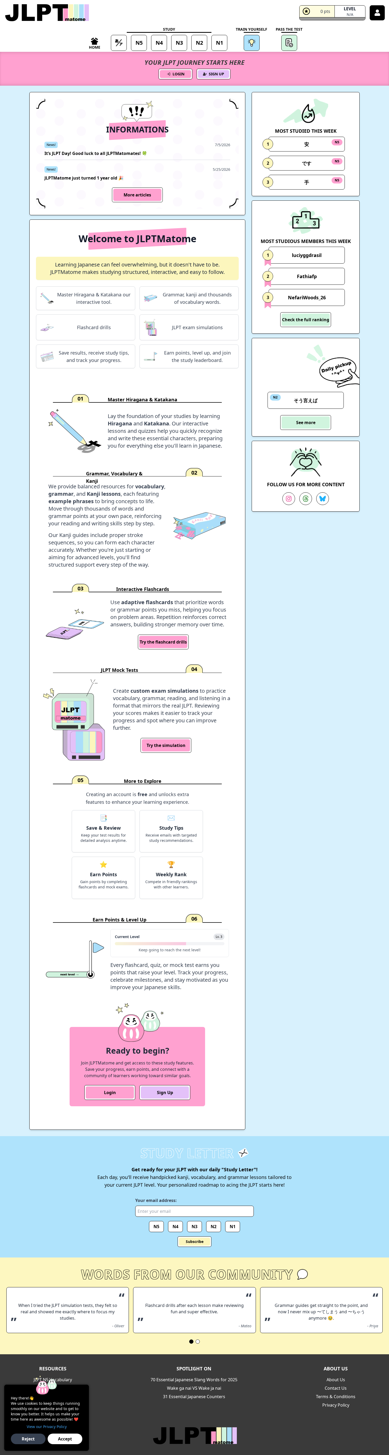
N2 (213, 1226)
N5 (156, 1226)
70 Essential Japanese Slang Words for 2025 (194, 1380)
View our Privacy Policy (47, 1426)
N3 (194, 1226)
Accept (65, 1439)
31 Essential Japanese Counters (194, 1396)
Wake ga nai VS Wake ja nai (194, 1388)
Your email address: (156, 1200)
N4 (175, 1226)
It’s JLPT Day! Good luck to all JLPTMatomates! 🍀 (95, 153)
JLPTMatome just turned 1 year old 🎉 (84, 178)
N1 (233, 1226)
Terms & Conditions (335, 1396)
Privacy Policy (335, 1405)
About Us (336, 1380)
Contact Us (336, 1388)
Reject (28, 1439)
